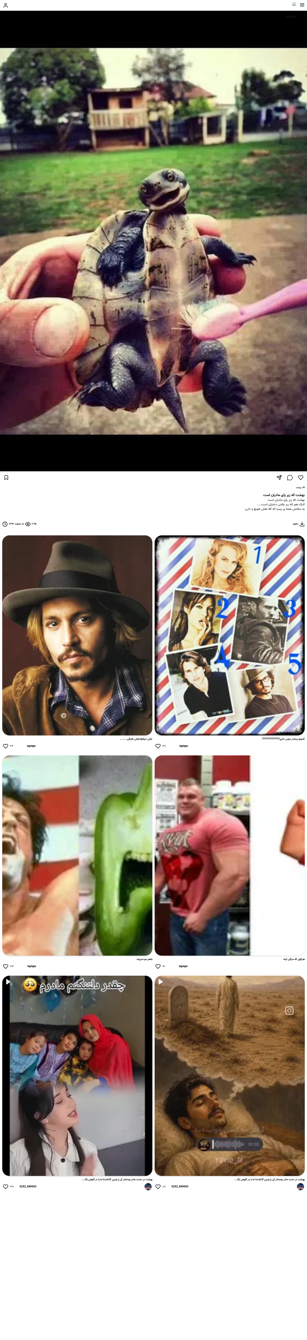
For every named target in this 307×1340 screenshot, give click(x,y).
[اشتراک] (279, 477)
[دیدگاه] (290, 477)
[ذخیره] (6, 477)
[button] (302, 5)
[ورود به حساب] (5, 5)
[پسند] (300, 477)
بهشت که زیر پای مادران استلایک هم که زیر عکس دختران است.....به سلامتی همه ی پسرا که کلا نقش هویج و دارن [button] (275, 505)
